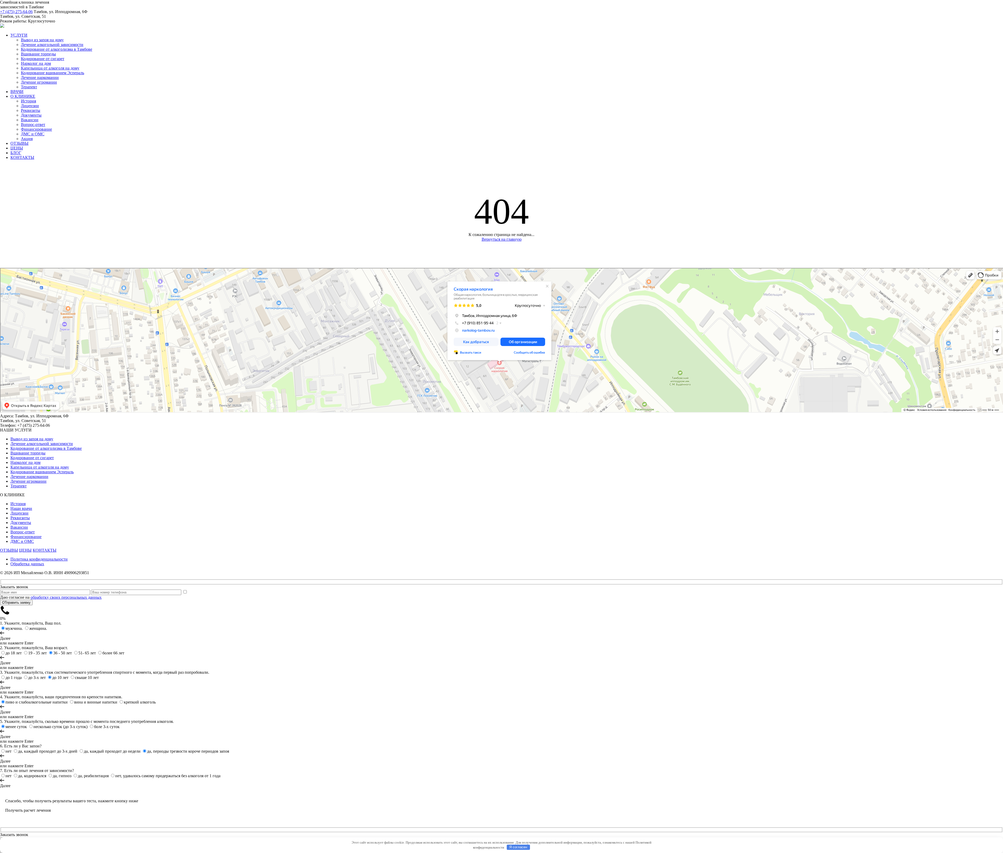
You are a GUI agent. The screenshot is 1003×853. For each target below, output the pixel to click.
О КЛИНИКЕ (22, 96)
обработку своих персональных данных (66, 597)
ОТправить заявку (16, 602)
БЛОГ (15, 153)
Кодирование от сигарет (42, 58)
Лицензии (30, 105)
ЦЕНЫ (16, 148)
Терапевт (29, 87)
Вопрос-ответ (33, 124)
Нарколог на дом (36, 63)
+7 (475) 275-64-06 (16, 11)
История (28, 101)
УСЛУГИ (18, 35)
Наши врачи (21, 508)
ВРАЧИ (17, 91)
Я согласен (518, 847)
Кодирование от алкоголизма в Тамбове (56, 49)
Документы (31, 115)
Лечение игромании (39, 82)
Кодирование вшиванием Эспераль (52, 73)
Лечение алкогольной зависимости (52, 44)
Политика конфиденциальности (39, 559)
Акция (27, 138)
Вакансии (29, 120)
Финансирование (36, 129)
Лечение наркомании (40, 77)
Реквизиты (30, 110)
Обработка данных (27, 564)
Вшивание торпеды (38, 54)
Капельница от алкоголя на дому (50, 68)
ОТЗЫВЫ (19, 143)
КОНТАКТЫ (22, 157)
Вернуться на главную (502, 239)
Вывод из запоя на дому (42, 40)
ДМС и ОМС (32, 134)
